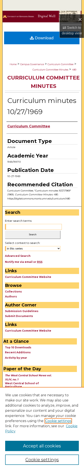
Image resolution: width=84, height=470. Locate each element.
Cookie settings (58, 421)
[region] (42, 428)
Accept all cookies (42, 446)
